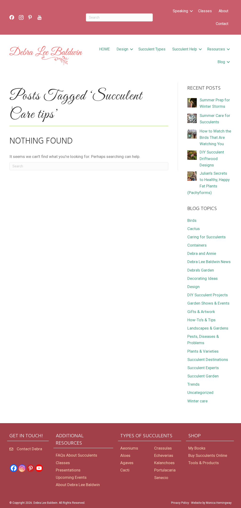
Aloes (125, 455)
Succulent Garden (203, 376)
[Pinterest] (30, 468)
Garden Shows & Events (208, 303)
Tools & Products (203, 462)
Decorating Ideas (202, 278)
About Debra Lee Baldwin (78, 484)
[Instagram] (22, 468)
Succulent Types (151, 49)
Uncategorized (200, 392)
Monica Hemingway (219, 502)
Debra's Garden (200, 270)
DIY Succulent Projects (207, 295)
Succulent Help (184, 49)
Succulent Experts (203, 367)
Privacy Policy (180, 502)
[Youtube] (39, 468)
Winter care (197, 401)
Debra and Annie (201, 253)
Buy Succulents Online (207, 455)
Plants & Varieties (203, 351)
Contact (222, 23)
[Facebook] (13, 468)
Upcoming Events (71, 477)
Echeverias (163, 455)
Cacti (124, 470)
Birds (192, 220)
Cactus (193, 228)
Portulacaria (165, 470)
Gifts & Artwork (201, 311)
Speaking (180, 11)
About (223, 11)
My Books (196, 448)
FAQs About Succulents (76, 455)
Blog (221, 62)
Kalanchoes (164, 462)
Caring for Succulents (206, 237)
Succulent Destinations (207, 359)
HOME (104, 49)
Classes (205, 11)
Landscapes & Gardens (207, 328)
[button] (191, 11)
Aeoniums (129, 448)
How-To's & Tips (201, 320)
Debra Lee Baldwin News (209, 261)
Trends (193, 384)
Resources (216, 49)
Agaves (126, 462)
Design (122, 49)
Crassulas (163, 448)
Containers (197, 245)
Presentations (68, 470)
